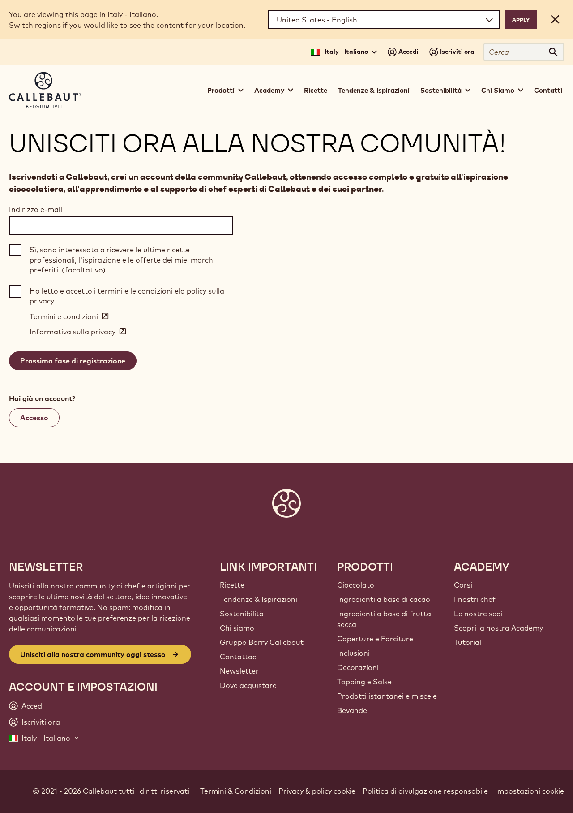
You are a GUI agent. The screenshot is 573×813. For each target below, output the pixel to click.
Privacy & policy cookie (316, 791)
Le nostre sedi (478, 613)
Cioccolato (355, 584)
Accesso (34, 417)
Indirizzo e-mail (35, 209)
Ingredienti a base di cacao (383, 599)
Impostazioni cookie (529, 791)
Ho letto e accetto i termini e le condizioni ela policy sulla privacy (127, 295)
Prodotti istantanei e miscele (387, 696)
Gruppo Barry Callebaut (262, 642)
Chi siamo (237, 627)
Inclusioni (353, 653)
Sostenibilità (242, 613)
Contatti (548, 90)
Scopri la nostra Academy (498, 627)
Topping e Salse (364, 681)
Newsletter (239, 670)
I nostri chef (475, 599)
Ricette (315, 90)
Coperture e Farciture (375, 638)
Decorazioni (358, 667)
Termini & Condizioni (235, 791)
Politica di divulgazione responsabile (425, 791)
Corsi (463, 584)
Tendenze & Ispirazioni (374, 90)
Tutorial (467, 642)
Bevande (352, 710)
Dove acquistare (248, 685)
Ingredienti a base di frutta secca (384, 619)
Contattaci (239, 656)
